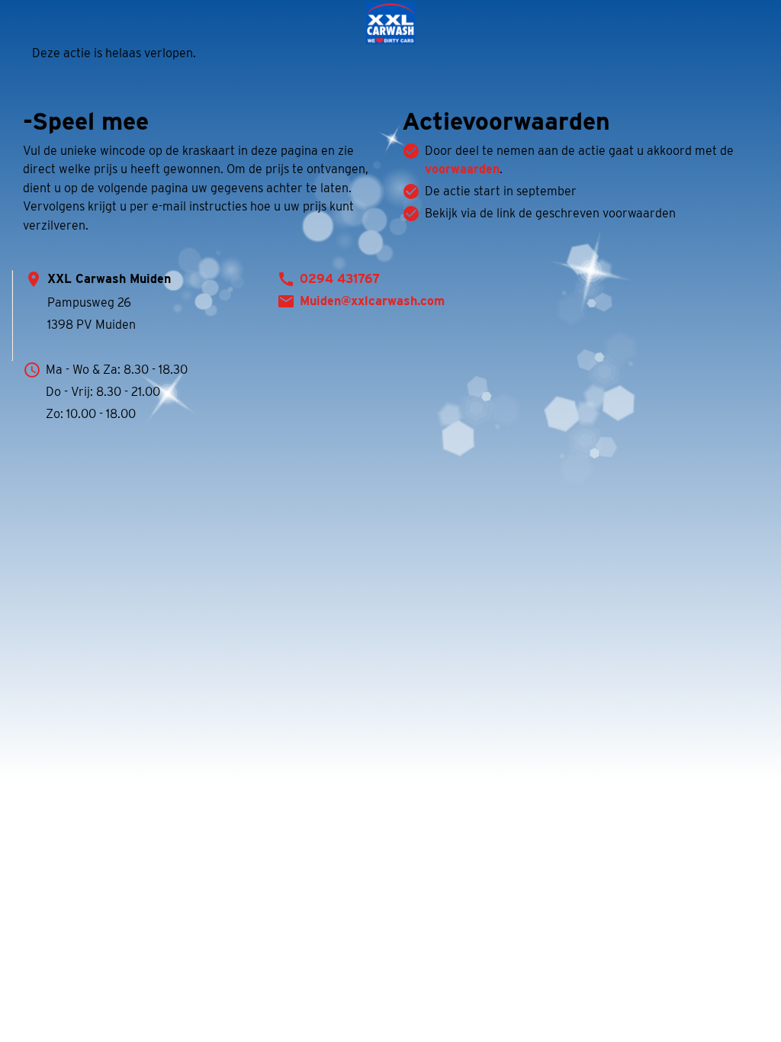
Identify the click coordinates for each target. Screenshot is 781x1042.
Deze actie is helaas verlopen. (114, 53)
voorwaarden (462, 169)
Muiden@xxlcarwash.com (372, 301)
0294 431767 (340, 279)
